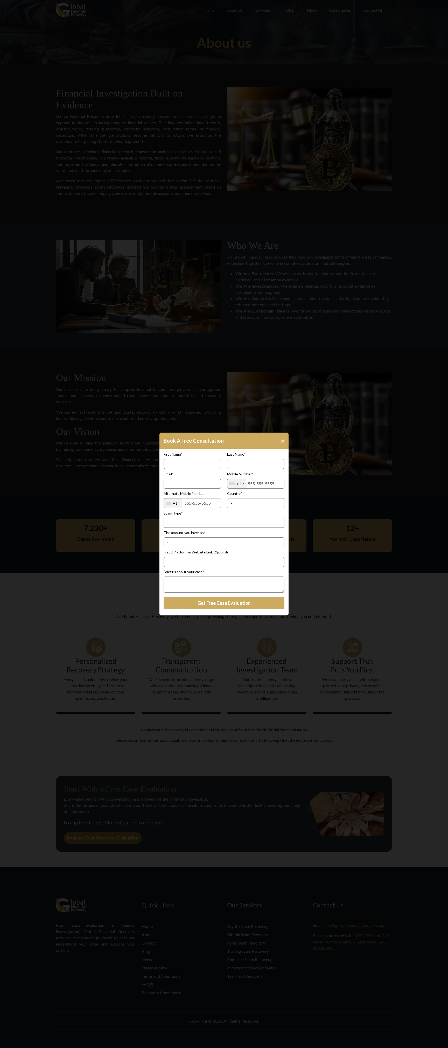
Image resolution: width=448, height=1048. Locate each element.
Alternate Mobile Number (184, 493)
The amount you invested (185, 532)
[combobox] (236, 483)
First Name (173, 454)
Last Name (236, 454)
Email (169, 474)
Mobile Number (240, 474)
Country (234, 493)
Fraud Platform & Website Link (196, 552)
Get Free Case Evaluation (224, 603)
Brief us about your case (184, 572)
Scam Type (173, 513)
